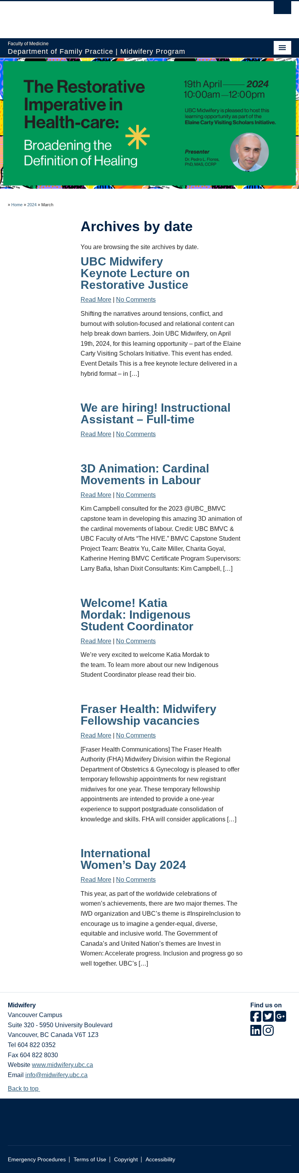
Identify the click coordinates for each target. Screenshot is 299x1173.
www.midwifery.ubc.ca (62, 1065)
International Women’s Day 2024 (133, 859)
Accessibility (160, 1159)
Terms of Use (90, 1159)
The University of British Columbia (128, 16)
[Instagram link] (268, 1033)
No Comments (136, 299)
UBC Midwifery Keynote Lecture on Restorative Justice (135, 273)
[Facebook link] (255, 1019)
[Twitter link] (268, 1019)
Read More (96, 299)
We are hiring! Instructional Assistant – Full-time (155, 413)
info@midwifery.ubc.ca (56, 1075)
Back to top (24, 1088)
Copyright (126, 1159)
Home (17, 204)
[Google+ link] (280, 1019)
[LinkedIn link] (255, 1033)
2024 (32, 204)
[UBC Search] (282, 9)
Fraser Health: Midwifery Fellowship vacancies (148, 714)
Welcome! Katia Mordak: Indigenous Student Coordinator (137, 614)
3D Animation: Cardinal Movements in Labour (145, 474)
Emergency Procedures (37, 1159)
